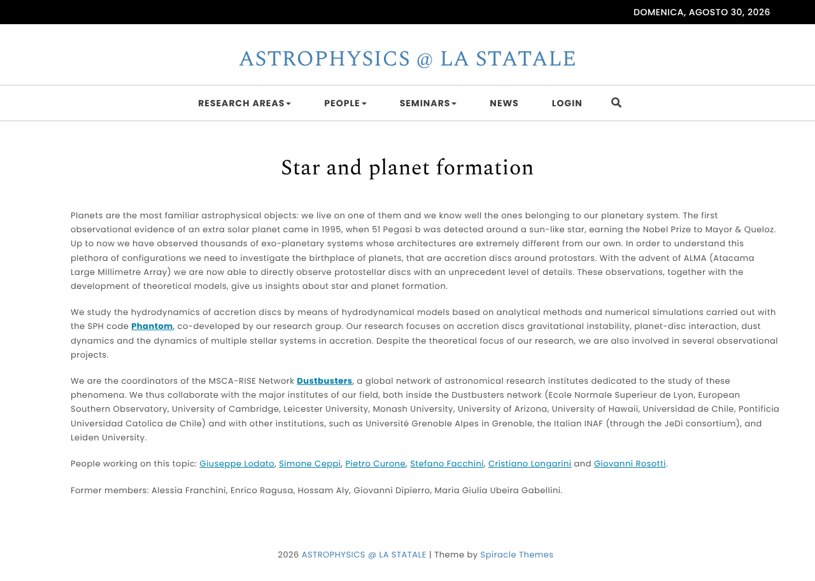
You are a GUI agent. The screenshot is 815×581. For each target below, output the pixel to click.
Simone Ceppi (310, 464)
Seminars (425, 103)
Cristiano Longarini (530, 464)
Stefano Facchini (447, 464)
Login (567, 103)
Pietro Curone (376, 464)
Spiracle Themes (517, 555)
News (504, 103)
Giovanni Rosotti (630, 464)
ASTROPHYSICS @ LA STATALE (408, 60)
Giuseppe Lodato (237, 464)
